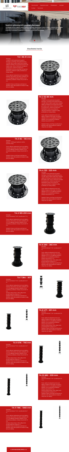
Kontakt (61, 5)
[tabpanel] (34, 23)
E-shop (33, 8)
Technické (40, 8)
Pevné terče (35, 5)
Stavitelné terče (44, 5)
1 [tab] (34, 40)
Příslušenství (54, 5)
